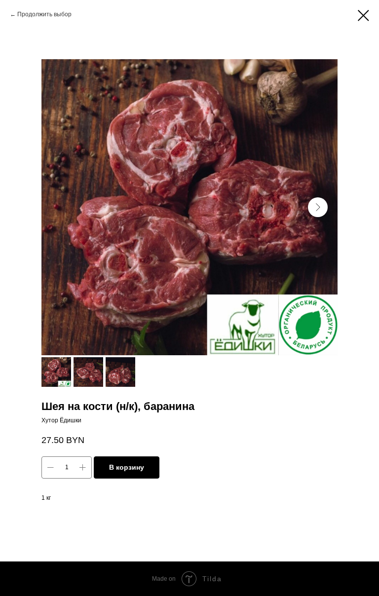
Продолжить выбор (44, 14)
